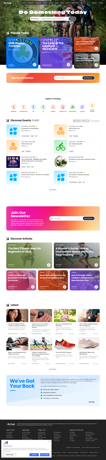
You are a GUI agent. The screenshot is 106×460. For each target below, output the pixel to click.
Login (101, 3)
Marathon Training (90, 440)
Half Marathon (57, 432)
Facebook (10, 432)
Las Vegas (72, 440)
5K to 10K (24, 435)
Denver (71, 437)
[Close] (49, 441)
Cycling (40, 435)
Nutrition (67, 3)
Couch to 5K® (25, 434)
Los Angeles (73, 434)
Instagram (10, 437)
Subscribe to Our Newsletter (73, 447)
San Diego (72, 432)
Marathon (56, 434)
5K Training (88, 435)
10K (61, 23)
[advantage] (81, 3)
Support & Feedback (73, 452)
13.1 (23, 108)
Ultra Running (57, 435)
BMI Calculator (89, 432)
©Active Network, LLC (63, 455)
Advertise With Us (93, 452)
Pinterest (10, 435)
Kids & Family (75, 3)
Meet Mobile (25, 437)
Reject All (34, 454)
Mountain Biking (68, 23)
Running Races (41, 432)
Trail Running (57, 437)
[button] (53, 19)
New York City (73, 435)
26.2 (14, 108)
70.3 (63, 108)
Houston (72, 439)
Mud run (51, 23)
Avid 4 (56, 23)
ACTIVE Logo (9, 424)
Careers (64, 452)
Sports (62, 3)
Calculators (30, 3)
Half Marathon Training (91, 439)
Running (45, 3)
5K (43, 108)
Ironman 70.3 (43, 23)
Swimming (56, 440)
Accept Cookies (44, 454)
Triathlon (51, 3)
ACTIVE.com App (26, 432)
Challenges (38, 3)
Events (24, 3)
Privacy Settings (57, 452)
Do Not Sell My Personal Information (91, 447)
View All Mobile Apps (27, 439)
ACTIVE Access (83, 452)
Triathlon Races (42, 434)
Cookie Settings (9, 454)
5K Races (40, 439)
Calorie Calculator (90, 434)
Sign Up (94, 3)
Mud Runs (56, 439)
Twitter (9, 434)
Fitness (57, 3)
